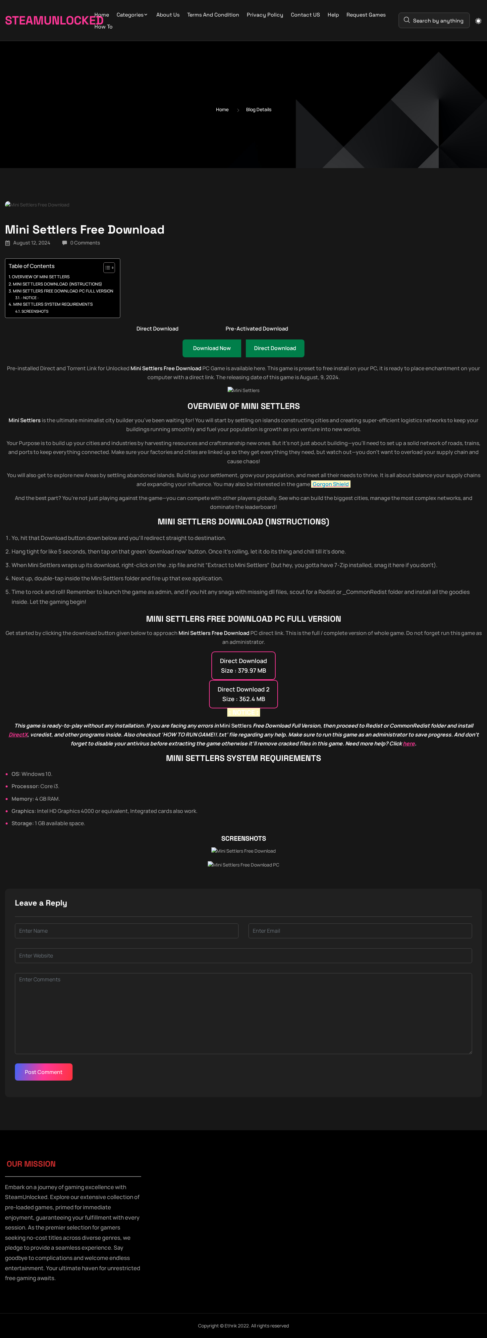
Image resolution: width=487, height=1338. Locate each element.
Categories (130, 14)
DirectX (18, 734)
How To (103, 26)
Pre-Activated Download (257, 328)
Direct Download (157, 328)
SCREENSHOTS (35, 311)
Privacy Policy (265, 14)
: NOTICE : (30, 297)
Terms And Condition (213, 14)
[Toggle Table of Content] (105, 267)
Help (333, 14)
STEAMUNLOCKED (40, 20)
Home (101, 14)
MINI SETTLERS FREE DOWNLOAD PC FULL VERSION (63, 291)
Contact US (305, 14)
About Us (168, 14)
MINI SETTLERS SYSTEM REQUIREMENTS (53, 304)
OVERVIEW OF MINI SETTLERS (41, 277)
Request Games (366, 14)
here (409, 743)
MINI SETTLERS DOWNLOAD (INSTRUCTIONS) (57, 284)
